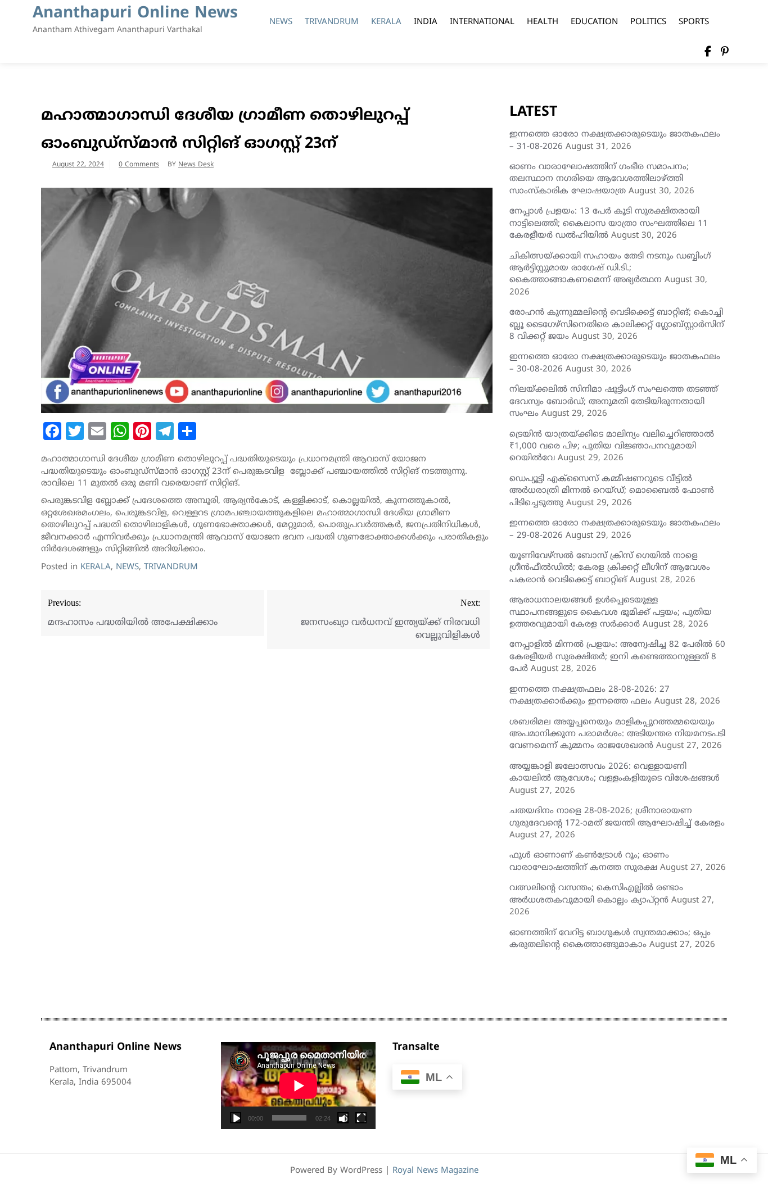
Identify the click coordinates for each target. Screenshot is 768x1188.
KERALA (386, 22)
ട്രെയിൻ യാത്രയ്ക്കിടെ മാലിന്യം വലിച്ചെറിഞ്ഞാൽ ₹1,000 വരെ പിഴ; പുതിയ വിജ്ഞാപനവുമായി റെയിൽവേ (611, 446)
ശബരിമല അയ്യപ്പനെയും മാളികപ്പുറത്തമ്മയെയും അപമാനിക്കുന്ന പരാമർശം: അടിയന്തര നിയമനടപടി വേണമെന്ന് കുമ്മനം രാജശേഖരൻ (617, 734)
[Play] (235, 1117)
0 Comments (139, 165)
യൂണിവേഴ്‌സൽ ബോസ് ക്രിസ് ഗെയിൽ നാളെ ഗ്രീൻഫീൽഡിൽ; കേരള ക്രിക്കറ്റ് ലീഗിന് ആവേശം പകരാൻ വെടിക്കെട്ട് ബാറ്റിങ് (609, 568)
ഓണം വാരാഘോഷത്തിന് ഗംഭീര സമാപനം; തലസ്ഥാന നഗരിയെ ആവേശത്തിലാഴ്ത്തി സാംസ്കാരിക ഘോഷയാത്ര (599, 179)
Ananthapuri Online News (135, 14)
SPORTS (694, 22)
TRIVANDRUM (332, 22)
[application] (298, 1085)
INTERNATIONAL (482, 22)
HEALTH (542, 22)
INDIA (425, 22)
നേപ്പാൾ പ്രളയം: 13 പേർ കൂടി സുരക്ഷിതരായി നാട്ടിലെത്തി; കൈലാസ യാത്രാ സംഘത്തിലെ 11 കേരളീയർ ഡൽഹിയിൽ (608, 223)
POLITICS (648, 22)
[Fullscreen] (361, 1117)
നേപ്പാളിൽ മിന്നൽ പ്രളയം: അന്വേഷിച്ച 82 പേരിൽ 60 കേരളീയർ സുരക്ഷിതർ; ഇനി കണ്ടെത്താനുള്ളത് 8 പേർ (617, 657)
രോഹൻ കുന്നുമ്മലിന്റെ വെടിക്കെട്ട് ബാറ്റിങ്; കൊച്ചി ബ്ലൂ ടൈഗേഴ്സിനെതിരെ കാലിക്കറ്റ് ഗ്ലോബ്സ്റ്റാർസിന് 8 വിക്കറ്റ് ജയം (616, 324)
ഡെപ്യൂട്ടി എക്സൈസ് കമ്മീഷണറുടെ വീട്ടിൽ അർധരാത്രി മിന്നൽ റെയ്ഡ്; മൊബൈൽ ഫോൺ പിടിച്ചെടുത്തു (611, 491)
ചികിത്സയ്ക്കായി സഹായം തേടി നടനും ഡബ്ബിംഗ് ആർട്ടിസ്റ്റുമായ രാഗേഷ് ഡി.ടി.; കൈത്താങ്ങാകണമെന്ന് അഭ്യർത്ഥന (610, 268)
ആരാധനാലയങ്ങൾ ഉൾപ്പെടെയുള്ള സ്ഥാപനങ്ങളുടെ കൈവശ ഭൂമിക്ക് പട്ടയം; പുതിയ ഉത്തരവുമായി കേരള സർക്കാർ (610, 612)
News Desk (196, 165)
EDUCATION (594, 22)
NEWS (280, 22)
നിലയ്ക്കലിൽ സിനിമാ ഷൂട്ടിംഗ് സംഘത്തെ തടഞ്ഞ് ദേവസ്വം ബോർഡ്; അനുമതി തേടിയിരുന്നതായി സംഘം (613, 401)
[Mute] (343, 1117)
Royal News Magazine (435, 1171)
